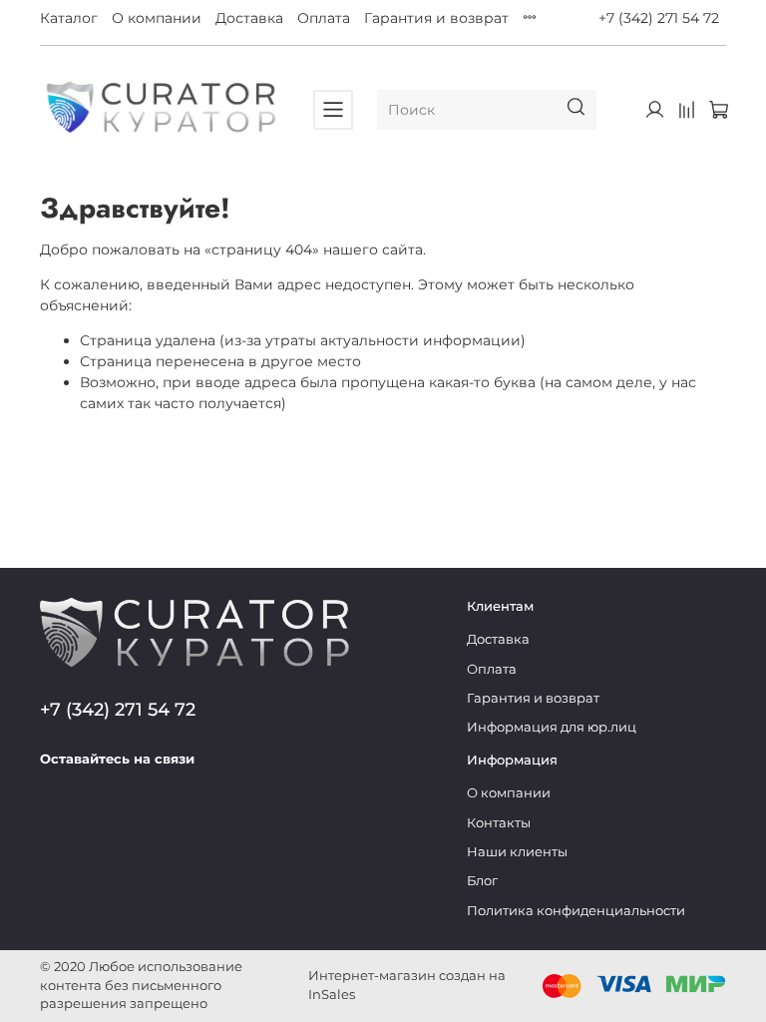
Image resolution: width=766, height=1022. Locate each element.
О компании (156, 18)
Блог (482, 880)
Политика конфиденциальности (576, 910)
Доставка (249, 18)
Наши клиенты (517, 851)
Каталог (69, 18)
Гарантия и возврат (436, 18)
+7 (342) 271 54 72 (658, 18)
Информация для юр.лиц (551, 727)
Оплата (323, 18)
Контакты (499, 822)
